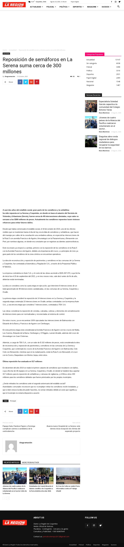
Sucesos (105, 7)
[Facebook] (111, 1)
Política (63, 7)
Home (5, 50)
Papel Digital (75, 2)
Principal (13, 401)
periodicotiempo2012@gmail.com (56, 536)
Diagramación (10, 76)
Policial (50, 7)
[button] (118, 7)
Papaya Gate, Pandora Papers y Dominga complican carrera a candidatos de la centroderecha (19, 428)
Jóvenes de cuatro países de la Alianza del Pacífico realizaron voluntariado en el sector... (109, 123)
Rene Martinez (104, 113)
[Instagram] (115, 1)
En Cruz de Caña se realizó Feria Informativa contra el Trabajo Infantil (68, 488)
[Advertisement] (62, 28)
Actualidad (35, 7)
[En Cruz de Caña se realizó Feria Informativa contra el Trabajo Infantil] (68, 476)
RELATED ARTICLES (11, 463)
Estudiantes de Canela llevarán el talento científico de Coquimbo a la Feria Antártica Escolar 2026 (41, 488)
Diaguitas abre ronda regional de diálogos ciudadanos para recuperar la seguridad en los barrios (109, 142)
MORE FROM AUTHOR (30, 463)
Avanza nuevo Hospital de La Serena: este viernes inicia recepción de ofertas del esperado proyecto (63, 428)
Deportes (77, 7)
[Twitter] (119, 1)
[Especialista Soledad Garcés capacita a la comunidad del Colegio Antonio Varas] (91, 106)
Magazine (91, 7)
